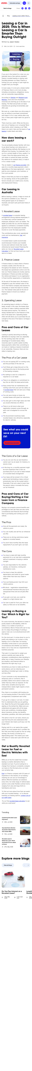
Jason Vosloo (14, 42)
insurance (5, 237)
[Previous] (24, 865)
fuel (21, 235)
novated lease (7, 215)
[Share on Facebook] (22, 8)
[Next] (28, 865)
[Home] (3, 15)
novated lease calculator (17, 801)
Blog (8, 15)
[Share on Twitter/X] (26, 8)
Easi (3, 773)
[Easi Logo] (4, 3)
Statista (13, 97)
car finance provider (19, 165)
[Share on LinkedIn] (29, 8)
